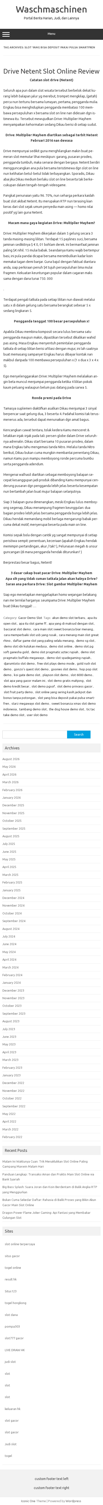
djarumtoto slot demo (19, 663)
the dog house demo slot (66, 709)
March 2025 (10, 874)
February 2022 (12, 1137)
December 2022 (13, 1082)
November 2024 (13, 905)
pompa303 (12, 1326)
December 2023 (13, 990)
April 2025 (9, 866)
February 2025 (12, 882)
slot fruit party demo (18, 692)
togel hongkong (15, 1302)
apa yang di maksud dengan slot (71, 623)
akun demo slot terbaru (68, 617)
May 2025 (9, 859)
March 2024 (10, 967)
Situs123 (11, 1291)
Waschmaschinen (51, 9)
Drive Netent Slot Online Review (51, 71)
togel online (13, 1267)
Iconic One (28, 1501)
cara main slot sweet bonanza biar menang (63, 629)
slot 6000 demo (81, 675)
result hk (11, 1279)
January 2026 (11, 797)
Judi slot (11, 1444)
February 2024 (12, 975)
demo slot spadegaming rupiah (68, 657)
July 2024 (8, 936)
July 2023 (8, 1029)
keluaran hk (12, 1408)
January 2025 (11, 890)
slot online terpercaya (20, 1244)
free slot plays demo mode (55, 663)
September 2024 (13, 921)
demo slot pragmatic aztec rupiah (54, 652)
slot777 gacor (14, 1338)
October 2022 (12, 1098)
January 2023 (11, 1075)
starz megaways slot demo (30, 703)
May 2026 (9, 766)
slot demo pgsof (43, 686)
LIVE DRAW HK (15, 1350)
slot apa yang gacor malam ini (24, 680)
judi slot (10, 1361)
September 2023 (13, 1013)
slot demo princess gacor (74, 686)
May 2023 (9, 1044)
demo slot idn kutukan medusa (25, 646)
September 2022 (13, 1106)
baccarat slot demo (17, 629)
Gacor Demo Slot (30, 617)
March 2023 (10, 1059)
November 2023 (13, 998)
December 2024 (13, 897)
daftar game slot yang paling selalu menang (43, 640)
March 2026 (10, 782)
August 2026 (10, 759)
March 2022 (10, 1129)
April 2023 (9, 1052)
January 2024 (11, 982)
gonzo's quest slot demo (31, 669)
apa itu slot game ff (32, 623)
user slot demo (37, 715)
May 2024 (9, 951)
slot (7, 1373)
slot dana (11, 1314)
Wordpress (73, 1501)
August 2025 (10, 836)
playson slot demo (55, 675)
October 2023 (12, 1005)
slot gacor (12, 1420)
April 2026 (9, 774)
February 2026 (12, 790)
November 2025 (13, 813)
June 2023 (9, 1036)
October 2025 (12, 820)
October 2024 (12, 913)
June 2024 (9, 944)
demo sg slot (85, 640)
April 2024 (9, 959)
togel (8, 1455)
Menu (51, 33)
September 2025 (13, 828)
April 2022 (9, 1121)
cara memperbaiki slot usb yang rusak (30, 635)
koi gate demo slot (27, 675)
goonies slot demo (64, 669)
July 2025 (8, 843)
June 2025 (9, 851)
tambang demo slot (33, 709)
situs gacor (12, 1256)
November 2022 (13, 1090)
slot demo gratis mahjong (66, 680)
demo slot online (60, 646)
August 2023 (10, 1021)
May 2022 (9, 1113)
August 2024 (10, 928)
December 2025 (13, 805)
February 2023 (12, 1067)
